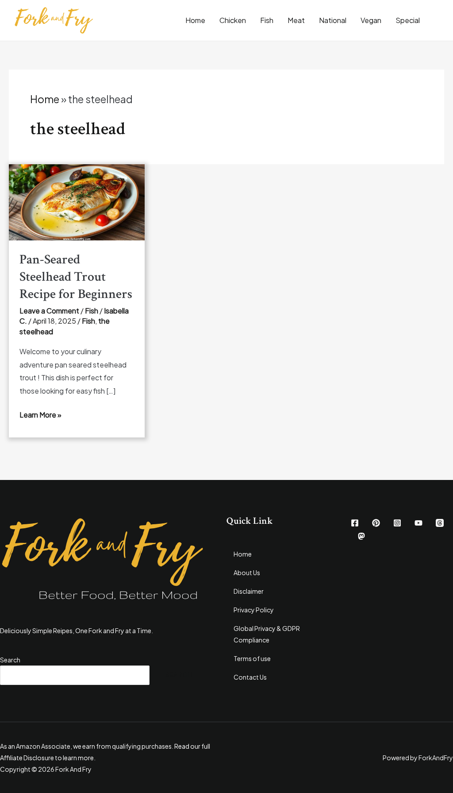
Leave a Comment (49, 310)
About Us (247, 572)
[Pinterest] (376, 523)
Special (407, 20)
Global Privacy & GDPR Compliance (267, 634)
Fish (266, 20)
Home (195, 20)
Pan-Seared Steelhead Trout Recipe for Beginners (75, 277)
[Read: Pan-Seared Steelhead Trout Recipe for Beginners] (77, 201)
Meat (296, 20)
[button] (440, 20)
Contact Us (250, 677)
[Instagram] (397, 523)
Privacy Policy (254, 610)
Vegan (371, 20)
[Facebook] (355, 523)
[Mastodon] (361, 536)
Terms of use (252, 658)
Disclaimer (249, 591)
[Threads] (440, 523)
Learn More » (40, 414)
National (332, 20)
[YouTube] (418, 523)
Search (10, 660)
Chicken (232, 20)
